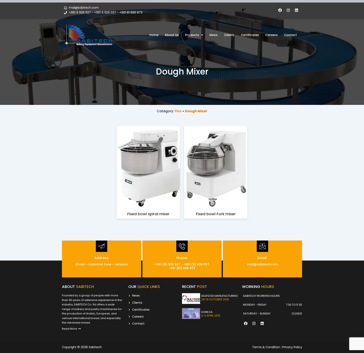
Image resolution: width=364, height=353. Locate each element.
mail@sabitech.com (262, 264)
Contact (290, 35)
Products (192, 35)
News (213, 35)
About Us (172, 35)
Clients (229, 35)
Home (153, 35)
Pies (178, 111)
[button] (194, 35)
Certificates (250, 35)
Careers (271, 35)
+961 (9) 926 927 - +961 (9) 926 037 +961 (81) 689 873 (182, 266)
